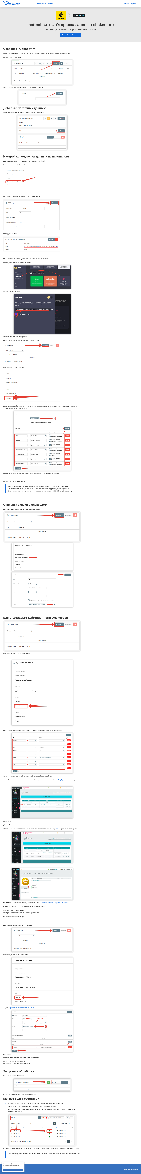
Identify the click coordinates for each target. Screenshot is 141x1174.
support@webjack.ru (131, 1169)
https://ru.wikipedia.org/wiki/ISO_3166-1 (55, 902)
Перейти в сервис (129, 3)
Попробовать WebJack (70, 35)
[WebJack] (19, 3)
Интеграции (41, 3)
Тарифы (51, 3)
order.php (59, 780)
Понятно (13, 1169)
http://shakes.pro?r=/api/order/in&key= (21, 1008)
